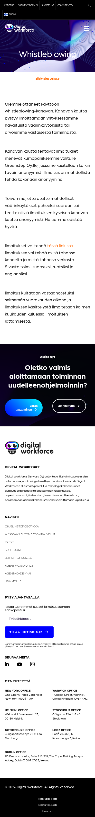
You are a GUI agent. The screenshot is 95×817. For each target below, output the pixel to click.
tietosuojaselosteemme (28, 646)
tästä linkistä (60, 245)
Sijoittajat (47, 5)
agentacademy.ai (28, 5)
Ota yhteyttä (65, 5)
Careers (9, 5)
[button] (29, 632)
